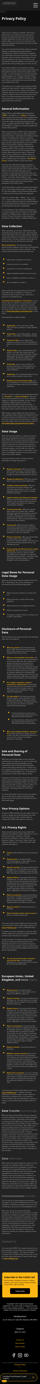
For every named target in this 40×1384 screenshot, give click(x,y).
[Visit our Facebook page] (14, 1355)
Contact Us (20, 1340)
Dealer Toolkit (20, 1347)
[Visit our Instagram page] (20, 1355)
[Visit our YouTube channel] (26, 1355)
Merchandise (20, 1343)
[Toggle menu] (35, 5)
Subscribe (20, 1291)
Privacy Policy (20, 1364)
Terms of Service (20, 1371)
